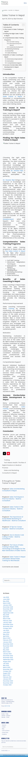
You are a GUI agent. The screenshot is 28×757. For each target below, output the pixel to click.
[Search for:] (14, 580)
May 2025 (6, 615)
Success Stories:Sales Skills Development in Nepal (13, 66)
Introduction (8, 27)
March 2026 (6, 603)
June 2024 (6, 632)
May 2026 (6, 601)
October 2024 (7, 628)
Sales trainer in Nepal (12, 96)
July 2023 (6, 648)
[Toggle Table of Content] (22, 25)
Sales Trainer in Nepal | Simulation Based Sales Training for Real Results (13, 559)
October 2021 (7, 671)
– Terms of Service (5, 730)
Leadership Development (16, 47)
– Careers (3, 726)
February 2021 (7, 677)
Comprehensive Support (14, 63)
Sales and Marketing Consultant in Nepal (13, 490)
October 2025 (7, 611)
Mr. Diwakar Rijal (17, 171)
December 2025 (8, 607)
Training (7, 460)
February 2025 (7, 621)
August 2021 (6, 673)
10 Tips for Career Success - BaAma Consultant (12, 528)
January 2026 (7, 605)
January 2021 (7, 679)
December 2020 (8, 681)
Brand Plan (10, 51)
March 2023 (6, 652)
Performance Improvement (15, 59)
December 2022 (8, 656)
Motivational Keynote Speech (16, 44)
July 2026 (6, 597)
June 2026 (6, 599)
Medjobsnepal (8, 219)
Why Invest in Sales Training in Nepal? (14, 30)
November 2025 (8, 609)
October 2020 (7, 685)
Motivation (10, 61)
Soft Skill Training (14, 42)
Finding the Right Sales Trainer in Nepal (14, 35)
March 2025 (6, 619)
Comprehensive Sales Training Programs (14, 39)
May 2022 (6, 665)
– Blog (2, 728)
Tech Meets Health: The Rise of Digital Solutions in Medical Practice (14, 465)
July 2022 (6, 663)
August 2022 (7, 661)
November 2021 (7, 669)
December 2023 (8, 644)
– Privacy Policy (4, 732)
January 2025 (7, 622)
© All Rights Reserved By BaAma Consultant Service (14, 755)
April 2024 (6, 636)
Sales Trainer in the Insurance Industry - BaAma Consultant (12, 509)
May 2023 (6, 650)
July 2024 (6, 630)
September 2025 (8, 613)
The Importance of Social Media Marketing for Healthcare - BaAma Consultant (14, 519)
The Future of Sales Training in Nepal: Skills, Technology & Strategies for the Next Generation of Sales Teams (14, 548)
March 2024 (6, 638)
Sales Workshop (12, 53)
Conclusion (7, 69)
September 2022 (8, 659)
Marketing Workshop (13, 49)
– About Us (3, 725)
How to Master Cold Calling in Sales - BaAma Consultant (13, 537)
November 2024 (8, 626)
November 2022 (8, 657)
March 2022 (6, 667)
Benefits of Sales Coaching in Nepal (13, 56)
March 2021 (6, 675)
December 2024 (8, 624)
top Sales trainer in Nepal (15, 251)
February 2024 (7, 640)
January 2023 (7, 654)
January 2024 (7, 642)
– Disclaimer (4, 734)
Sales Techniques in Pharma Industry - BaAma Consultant (13, 499)
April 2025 (6, 617)
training (11, 309)
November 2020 (8, 683)
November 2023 (8, 646)
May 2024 (6, 634)
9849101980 (7, 706)
